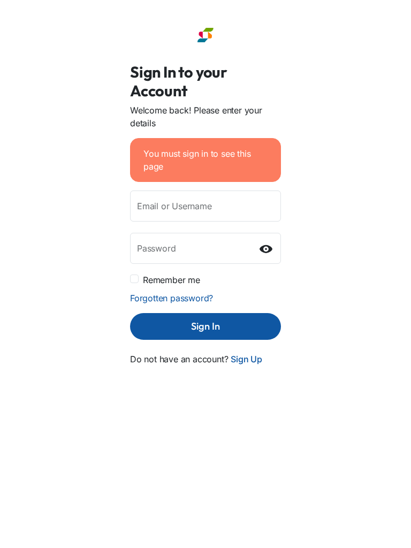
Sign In (205, 326)
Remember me (171, 280)
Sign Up (246, 359)
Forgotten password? (171, 298)
